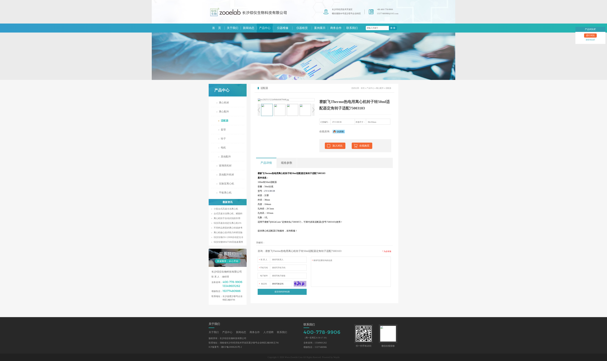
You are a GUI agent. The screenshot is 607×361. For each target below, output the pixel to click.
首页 (363, 88)
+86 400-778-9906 (385, 9)
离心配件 (224, 111)
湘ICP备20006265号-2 (231, 347)
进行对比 (590, 35)
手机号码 (263, 268)
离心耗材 (224, 102)
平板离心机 (225, 192)
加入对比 (337, 145)
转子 (223, 138)
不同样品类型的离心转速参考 (228, 228)
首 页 (216, 28)
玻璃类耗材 (225, 165)
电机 (223, 147)
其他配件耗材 (226, 174)
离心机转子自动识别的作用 (227, 218)
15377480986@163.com (387, 13)
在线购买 (364, 145)
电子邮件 (264, 276)
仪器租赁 (302, 28)
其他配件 (226, 156)
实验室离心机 (226, 183)
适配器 (224, 120)
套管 (223, 129)
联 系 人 (263, 260)
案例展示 (319, 28)
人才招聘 (268, 332)
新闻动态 (248, 28)
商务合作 (336, 28)
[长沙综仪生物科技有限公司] (253, 18)
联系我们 (352, 28)
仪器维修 (282, 28)
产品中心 (264, 28)
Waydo (336, 357)
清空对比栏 (590, 40)
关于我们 (232, 28)
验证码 (263, 284)
